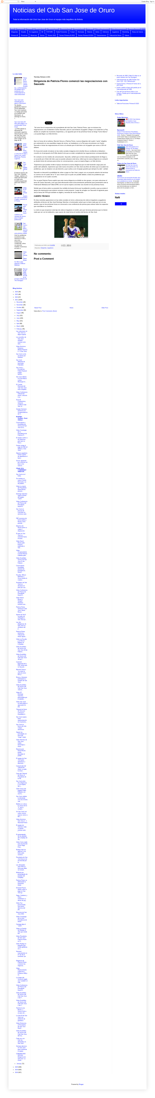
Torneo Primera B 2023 (67, 35)
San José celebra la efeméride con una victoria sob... (21, 799)
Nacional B (120, 130)
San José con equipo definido (25, 166)
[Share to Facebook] (68, 245)
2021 (16, 300)
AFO (12, 28)
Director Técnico (134, 28)
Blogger (81, 1084)
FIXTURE (49, 32)
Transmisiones (101, 35)
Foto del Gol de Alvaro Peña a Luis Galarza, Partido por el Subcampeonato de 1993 (129, 93)
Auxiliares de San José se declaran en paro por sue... (21, 585)
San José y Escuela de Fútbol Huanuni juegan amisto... (21, 371)
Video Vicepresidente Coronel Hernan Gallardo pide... (21, 553)
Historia (89, 32)
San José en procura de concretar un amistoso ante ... (21, 512)
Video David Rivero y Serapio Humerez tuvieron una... (21, 601)
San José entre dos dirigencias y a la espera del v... (21, 783)
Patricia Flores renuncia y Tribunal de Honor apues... (21, 634)
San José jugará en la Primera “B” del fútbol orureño (132, 148)
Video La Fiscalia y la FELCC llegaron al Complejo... (21, 641)
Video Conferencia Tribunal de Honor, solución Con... (21, 394)
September (20, 310)
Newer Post (37, 308)
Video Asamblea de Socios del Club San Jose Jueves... (21, 687)
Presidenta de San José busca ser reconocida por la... (21, 859)
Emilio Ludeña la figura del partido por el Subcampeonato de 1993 (129, 88)
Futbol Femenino (61, 32)
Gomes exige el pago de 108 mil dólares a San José (21, 448)
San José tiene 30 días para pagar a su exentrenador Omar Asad (20, 124)
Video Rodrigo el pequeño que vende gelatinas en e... (21, 946)
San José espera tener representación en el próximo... (21, 719)
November (20, 305)
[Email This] (62, 245)
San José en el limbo (20, 475)
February (19, 329)
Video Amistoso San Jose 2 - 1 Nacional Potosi (21, 820)
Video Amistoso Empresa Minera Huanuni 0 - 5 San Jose (21, 349)
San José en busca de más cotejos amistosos (21, 727)
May (18, 321)
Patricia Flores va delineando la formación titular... (21, 882)
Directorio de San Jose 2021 (21, 913)
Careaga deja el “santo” (21, 925)
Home (71, 308)
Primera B (14, 35)
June (18, 318)
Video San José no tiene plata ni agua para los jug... (21, 704)
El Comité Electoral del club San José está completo (21, 387)
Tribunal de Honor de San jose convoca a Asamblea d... (21, 712)
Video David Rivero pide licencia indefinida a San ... (20, 544)
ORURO (119, 176)
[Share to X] (66, 245)
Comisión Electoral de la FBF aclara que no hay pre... (21, 664)
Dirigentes (14, 32)
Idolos (97, 32)
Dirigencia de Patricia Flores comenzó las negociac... (21, 963)
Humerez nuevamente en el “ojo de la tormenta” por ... (21, 955)
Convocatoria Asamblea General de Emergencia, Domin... (20, 569)
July (18, 315)
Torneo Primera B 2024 (85, 35)
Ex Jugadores (33, 32)
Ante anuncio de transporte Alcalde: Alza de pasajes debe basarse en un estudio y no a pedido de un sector (128, 179)
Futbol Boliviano (122, 117)
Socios (42, 35)
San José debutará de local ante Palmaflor (20, 362)
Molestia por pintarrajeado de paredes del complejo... (21, 875)
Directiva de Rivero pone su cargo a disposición (21, 528)
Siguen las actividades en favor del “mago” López (21, 734)
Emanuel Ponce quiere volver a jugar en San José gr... (21, 890)
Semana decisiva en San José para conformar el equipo (21, 1048)
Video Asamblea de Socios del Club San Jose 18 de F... (21, 657)
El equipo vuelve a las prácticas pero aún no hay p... (21, 440)
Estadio (23, 32)
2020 (16, 1067)
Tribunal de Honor (115, 35)
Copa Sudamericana (119, 28)
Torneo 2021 (52, 35)
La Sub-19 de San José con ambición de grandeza (21, 1018)
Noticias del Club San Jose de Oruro (64, 10)
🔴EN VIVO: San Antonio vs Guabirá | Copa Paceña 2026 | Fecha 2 (133, 120)
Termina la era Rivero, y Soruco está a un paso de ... (21, 1010)
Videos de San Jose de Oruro (126, 163)
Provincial (24, 35)
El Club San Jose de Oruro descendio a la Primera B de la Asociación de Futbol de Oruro (133, 168)
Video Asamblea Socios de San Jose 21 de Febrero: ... (21, 560)
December (20, 302)
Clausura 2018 (66, 28)
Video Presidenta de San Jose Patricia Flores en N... (21, 938)
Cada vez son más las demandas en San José (21, 1041)
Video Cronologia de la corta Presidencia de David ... (21, 919)
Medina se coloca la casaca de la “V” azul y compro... (21, 806)
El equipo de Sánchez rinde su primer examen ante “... (21, 828)
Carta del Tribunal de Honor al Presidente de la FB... (21, 776)
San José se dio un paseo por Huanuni (21, 355)
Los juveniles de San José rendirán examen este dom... (21, 340)
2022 (16, 297)
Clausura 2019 (79, 28)
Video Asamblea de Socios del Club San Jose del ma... (21, 1033)
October (19, 307)
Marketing (125, 32)
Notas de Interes (137, 32)
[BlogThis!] (64, 245)
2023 (16, 294)
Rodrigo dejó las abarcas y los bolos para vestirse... (21, 852)
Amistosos (20, 28)
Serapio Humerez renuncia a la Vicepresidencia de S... (21, 411)
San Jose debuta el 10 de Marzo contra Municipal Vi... (21, 379)
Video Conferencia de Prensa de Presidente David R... (21, 592)
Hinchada (81, 32)
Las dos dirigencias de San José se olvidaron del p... (21, 625)
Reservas (34, 35)
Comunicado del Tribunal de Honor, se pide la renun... (21, 768)
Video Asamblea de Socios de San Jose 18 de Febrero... (21, 649)
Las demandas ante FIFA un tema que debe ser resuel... (21, 867)
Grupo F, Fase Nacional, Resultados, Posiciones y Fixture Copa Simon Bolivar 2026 (128, 133)
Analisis (29, 28)
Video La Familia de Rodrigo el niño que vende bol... (21, 931)
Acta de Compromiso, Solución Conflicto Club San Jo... (21, 403)
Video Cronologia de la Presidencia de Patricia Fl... (21, 432)
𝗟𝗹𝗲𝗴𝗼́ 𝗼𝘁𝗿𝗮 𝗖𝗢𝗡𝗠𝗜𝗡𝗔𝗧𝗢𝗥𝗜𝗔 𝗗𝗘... (21, 469)
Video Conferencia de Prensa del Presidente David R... (21, 504)
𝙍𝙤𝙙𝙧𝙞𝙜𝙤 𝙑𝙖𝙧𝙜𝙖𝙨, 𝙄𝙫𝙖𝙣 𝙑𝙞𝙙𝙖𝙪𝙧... (21, 418)
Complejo (90, 28)
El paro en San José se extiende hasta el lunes (21, 536)
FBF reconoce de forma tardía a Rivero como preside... (21, 521)
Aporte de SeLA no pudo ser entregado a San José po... (21, 617)
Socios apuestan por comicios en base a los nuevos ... (21, 463)
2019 (16, 1069)
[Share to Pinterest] (70, 245)
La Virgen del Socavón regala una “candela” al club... (21, 980)
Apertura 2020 (53, 28)
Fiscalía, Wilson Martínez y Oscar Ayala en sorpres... (21, 577)
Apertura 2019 (40, 28)
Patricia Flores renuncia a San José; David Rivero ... (21, 609)
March (19, 326)
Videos (127, 35)
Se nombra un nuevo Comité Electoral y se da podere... (21, 481)
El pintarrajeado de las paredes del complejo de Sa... (21, 837)
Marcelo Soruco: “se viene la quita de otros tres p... (21, 672)
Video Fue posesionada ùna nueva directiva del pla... (20, 906)
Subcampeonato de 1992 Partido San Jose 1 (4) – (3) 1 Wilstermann (128, 80)
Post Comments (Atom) (49, 311)
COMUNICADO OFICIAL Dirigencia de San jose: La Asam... (21, 1057)
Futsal (72, 32)
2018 (16, 1072)
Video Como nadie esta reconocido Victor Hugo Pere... (21, 844)
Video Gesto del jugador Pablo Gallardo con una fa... (21, 791)
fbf (42, 32)
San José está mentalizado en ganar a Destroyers (20, 101)
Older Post (105, 308)
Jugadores (115, 32)
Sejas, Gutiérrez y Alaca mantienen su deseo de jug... (21, 898)
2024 (16, 292)
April (18, 323)
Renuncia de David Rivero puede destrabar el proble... (21, 752)
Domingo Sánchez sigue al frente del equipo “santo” (21, 496)
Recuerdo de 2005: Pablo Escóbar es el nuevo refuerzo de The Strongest (129, 76)
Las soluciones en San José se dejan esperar (21, 332)
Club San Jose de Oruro (125, 145)
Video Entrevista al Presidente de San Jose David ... (21, 1025)
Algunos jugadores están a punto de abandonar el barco (21, 455)
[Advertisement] (77, 55)
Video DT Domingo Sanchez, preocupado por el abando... (21, 696)
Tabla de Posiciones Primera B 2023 (128, 103)
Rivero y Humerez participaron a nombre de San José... (21, 679)
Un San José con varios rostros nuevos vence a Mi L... (21, 814)
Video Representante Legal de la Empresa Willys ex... (21, 971)
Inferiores (106, 32)
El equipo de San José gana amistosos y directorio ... (21, 761)
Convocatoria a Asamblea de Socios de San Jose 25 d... (21, 425)
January (19, 1063)
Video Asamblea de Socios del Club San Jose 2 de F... (21, 995)
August (19, 313)
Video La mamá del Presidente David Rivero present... (21, 488)
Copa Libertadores (102, 28)
